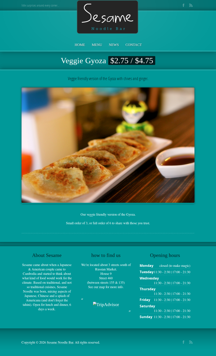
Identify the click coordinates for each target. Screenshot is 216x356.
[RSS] (190, 5)
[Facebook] (183, 5)
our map (99, 287)
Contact (134, 45)
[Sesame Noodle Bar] (108, 17)
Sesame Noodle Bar (60, 342)
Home (80, 45)
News (114, 45)
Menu (97, 45)
